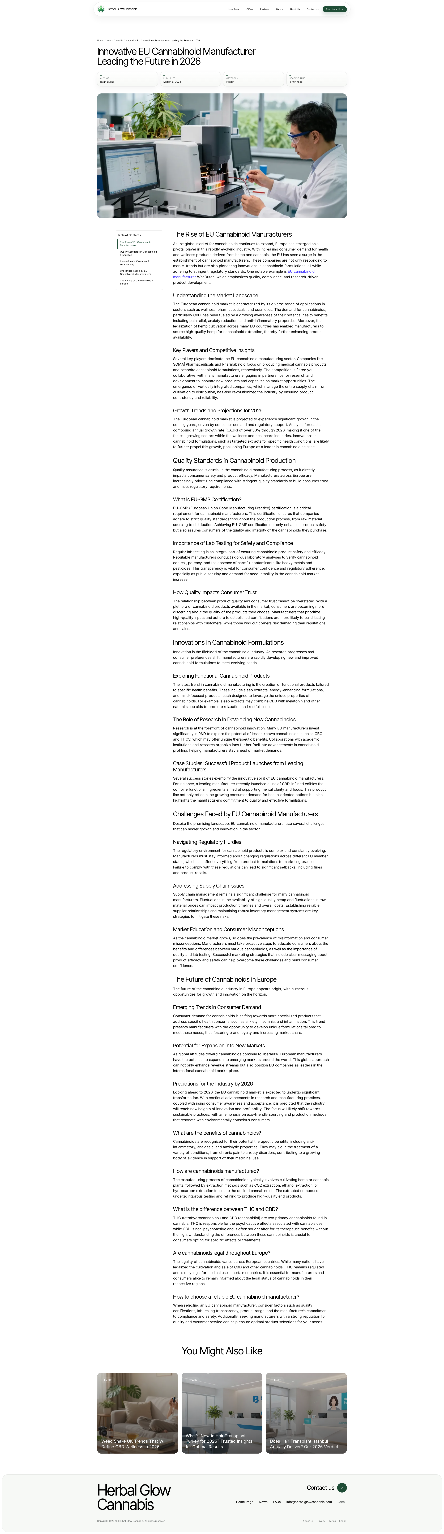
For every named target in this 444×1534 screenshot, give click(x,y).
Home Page (244, 1502)
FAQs (277, 1502)
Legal (342, 1520)
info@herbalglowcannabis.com (309, 1502)
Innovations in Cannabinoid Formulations (135, 263)
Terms (332, 1520)
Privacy (321, 1520)
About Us (308, 1520)
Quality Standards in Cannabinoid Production (138, 253)
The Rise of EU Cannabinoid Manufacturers (135, 244)
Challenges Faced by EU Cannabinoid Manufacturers (135, 272)
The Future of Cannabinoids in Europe (136, 282)
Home (100, 40)
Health (119, 40)
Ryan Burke (107, 81)
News (109, 40)
